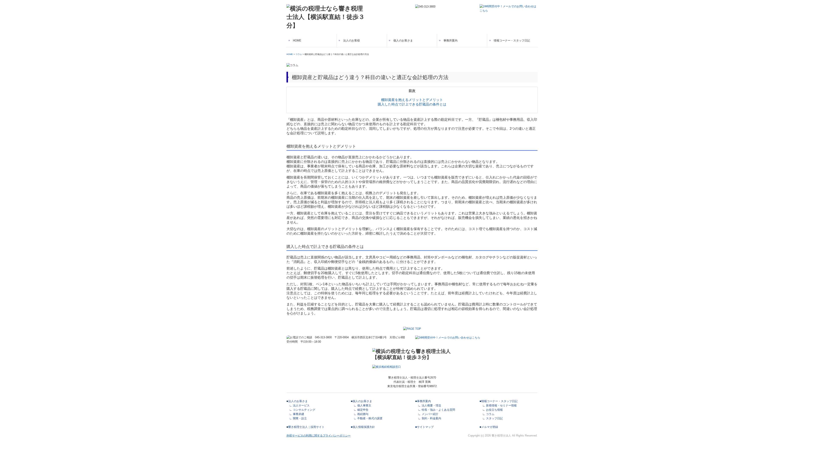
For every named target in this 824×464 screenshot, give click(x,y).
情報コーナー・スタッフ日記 (512, 40)
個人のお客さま (403, 40)
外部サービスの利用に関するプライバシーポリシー (318, 435)
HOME (297, 40)
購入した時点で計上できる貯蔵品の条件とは (412, 104)
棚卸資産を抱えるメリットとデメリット (412, 100)
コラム (298, 54)
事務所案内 (450, 40)
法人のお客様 (351, 40)
